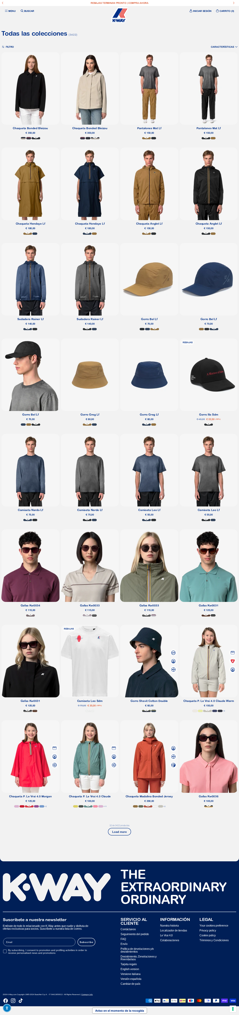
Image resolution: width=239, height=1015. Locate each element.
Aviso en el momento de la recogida (119, 1010)
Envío (124, 943)
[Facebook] (5, 1000)
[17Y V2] (87, 615)
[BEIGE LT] (207, 711)
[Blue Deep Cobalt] (214, 711)
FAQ (123, 939)
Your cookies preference (213, 925)
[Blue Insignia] (34, 233)
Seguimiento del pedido (135, 934)
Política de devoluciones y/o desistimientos (137, 950)
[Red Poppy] (29, 806)
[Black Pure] (153, 138)
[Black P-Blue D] (35, 138)
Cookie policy (207, 935)
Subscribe (86, 942)
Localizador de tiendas (173, 930)
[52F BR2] (206, 615)
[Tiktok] (20, 1000)
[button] (224, 47)
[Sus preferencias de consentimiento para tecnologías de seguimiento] (233, 1009)
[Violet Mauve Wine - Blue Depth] (28, 138)
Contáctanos (128, 929)
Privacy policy (207, 930)
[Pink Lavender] (16, 806)
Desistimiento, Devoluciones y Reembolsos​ (139, 958)
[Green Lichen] (140, 806)
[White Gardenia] (195, 711)
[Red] (22, 806)
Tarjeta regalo (129, 964)
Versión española (131, 978)
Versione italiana (130, 974)
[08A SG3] (94, 615)
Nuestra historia (169, 925)
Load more (119, 832)
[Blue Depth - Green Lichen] (146, 711)
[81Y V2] (30, 615)
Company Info (87, 994)
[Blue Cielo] (41, 806)
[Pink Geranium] (95, 806)
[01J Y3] (208, 806)
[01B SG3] (213, 615)
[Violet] (36, 806)
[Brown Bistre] (146, 138)
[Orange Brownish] (148, 806)
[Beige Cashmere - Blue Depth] (23, 138)
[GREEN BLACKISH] (81, 806)
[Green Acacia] (75, 806)
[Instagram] (13, 1000)
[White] (89, 711)
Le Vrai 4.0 (166, 935)
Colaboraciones (169, 940)
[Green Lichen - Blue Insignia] (153, 711)
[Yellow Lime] (200, 711)
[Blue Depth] (220, 711)
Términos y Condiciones (214, 940)
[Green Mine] (88, 806)
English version (130, 969)
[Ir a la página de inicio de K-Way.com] (119, 15)
